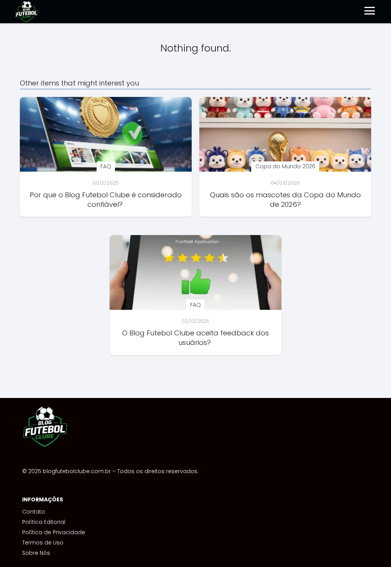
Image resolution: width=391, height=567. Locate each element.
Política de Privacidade (53, 532)
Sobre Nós (36, 553)
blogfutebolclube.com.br (77, 471)
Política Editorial (43, 522)
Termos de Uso (42, 542)
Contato (33, 511)
